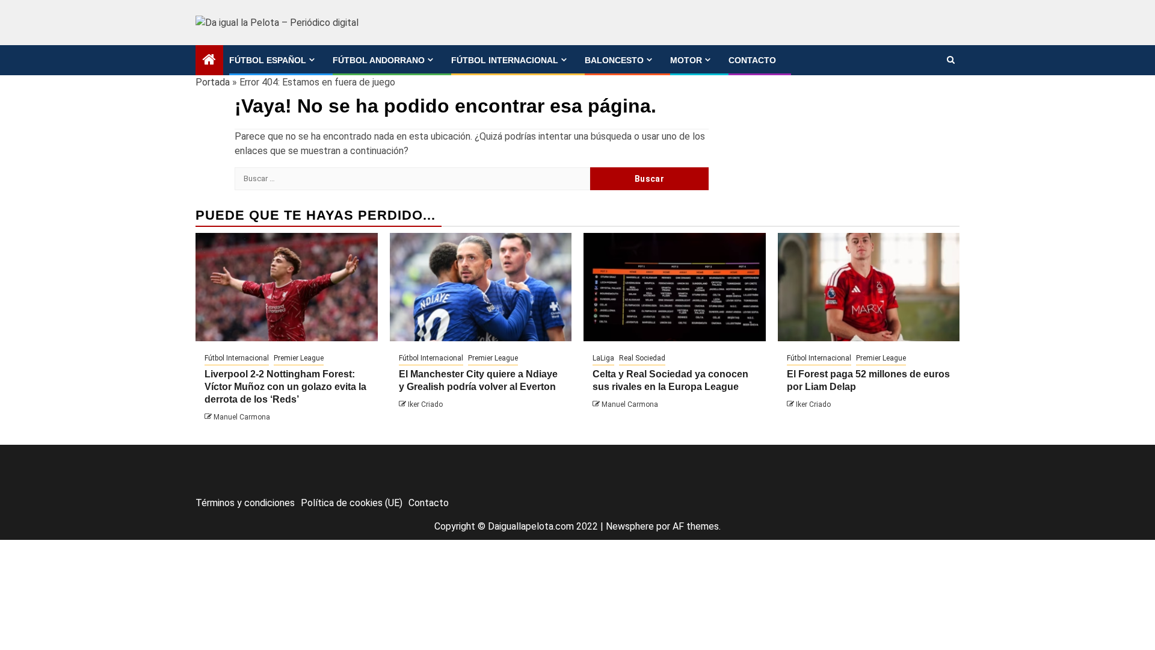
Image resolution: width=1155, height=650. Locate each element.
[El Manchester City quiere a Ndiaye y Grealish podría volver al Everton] (481, 287)
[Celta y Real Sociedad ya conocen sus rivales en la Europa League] (675, 287)
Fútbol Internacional (504, 60)
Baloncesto (614, 60)
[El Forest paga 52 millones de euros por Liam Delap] (869, 287)
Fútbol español (267, 60)
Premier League (299, 358)
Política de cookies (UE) (351, 503)
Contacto (752, 60)
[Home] (209, 60)
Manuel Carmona (242, 417)
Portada (213, 82)
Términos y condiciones (245, 503)
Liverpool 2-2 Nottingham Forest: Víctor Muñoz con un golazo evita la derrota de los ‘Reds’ (285, 386)
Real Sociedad (642, 358)
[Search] (950, 60)
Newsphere (630, 526)
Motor (686, 60)
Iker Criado (425, 404)
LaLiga (603, 358)
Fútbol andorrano (379, 60)
